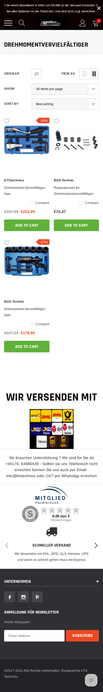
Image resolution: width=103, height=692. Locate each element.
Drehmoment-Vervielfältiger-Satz (25, 191)
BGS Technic (64, 180)
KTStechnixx (14, 180)
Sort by (11, 104)
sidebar (11, 73)
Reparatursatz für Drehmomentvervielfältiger (73, 191)
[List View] (84, 74)
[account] (82, 23)
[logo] (52, 23)
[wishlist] (7, 121)
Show (9, 89)
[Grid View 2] (94, 74)
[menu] (8, 23)
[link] (26, 140)
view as (68, 73)
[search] (22, 23)
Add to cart (26, 225)
